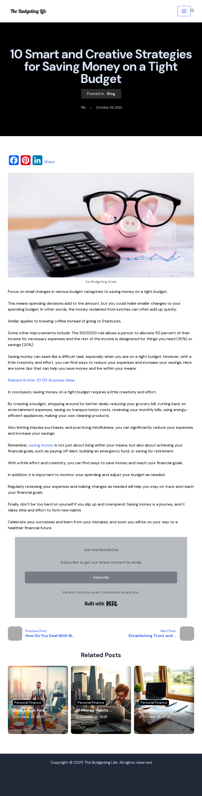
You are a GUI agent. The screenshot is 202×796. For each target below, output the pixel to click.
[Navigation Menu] (184, 11)
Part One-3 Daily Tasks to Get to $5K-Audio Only (54, 780)
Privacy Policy (57, 787)
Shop (79, 787)
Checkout (170, 768)
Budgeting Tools (128, 768)
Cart (152, 768)
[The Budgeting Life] (29, 11)
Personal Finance (28, 702)
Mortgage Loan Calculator (154, 774)
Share (49, 161)
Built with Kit (101, 603)
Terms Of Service (104, 787)
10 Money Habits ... (94, 710)
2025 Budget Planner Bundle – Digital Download (66, 768)
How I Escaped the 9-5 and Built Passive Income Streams (75, 774)
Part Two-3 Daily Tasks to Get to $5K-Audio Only (148, 780)
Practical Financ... (156, 710)
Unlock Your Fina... (30, 710)
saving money (41, 445)
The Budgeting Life (140, 787)
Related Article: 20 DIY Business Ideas (41, 380)
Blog (111, 93)
